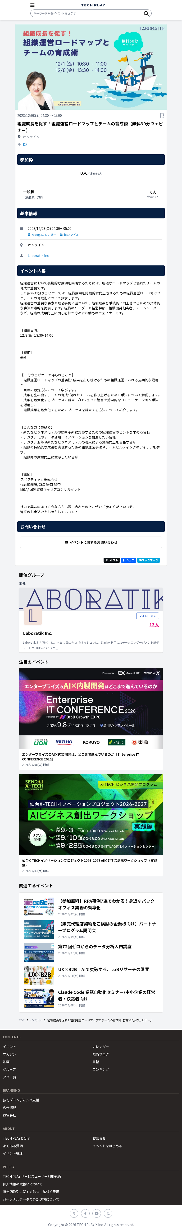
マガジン (9, 1054)
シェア (130, 560)
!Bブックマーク (148, 560)
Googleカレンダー (44, 234)
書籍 (95, 1061)
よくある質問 (13, 1145)
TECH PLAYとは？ (16, 1138)
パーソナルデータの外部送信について (31, 1199)
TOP (22, 1020)
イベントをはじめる (107, 1145)
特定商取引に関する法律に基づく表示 (31, 1191)
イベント (36, 1020)
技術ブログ (100, 1054)
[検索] (146, 13)
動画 (6, 1061)
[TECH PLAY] (93, 5)
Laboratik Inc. (39, 255)
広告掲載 (9, 1107)
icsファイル (71, 234)
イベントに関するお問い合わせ (94, 542)
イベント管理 (13, 1153)
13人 (154, 624)
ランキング (100, 1069)
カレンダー (100, 1046)
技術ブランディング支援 (21, 1100)
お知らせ (99, 1138)
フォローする (147, 616)
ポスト (114, 560)
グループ (9, 1069)
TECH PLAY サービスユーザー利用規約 (32, 1176)
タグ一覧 (9, 1077)
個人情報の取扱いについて (23, 1184)
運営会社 (9, 1115)
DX (25, 144)
